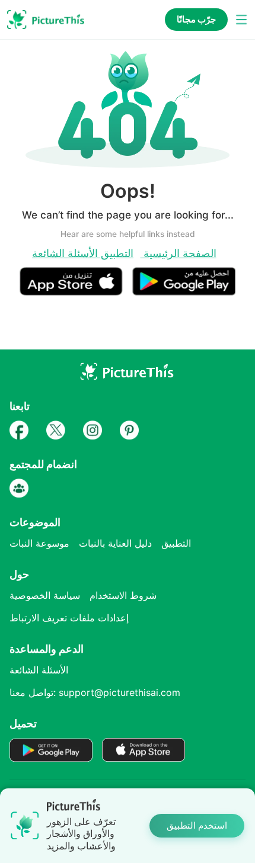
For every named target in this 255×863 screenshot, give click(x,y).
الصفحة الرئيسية (178, 252)
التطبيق (115, 252)
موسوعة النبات (39, 543)
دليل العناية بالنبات (115, 543)
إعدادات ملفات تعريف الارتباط (69, 618)
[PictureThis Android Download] (183, 290)
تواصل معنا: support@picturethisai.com (94, 692)
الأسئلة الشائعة (65, 252)
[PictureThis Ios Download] (76, 290)
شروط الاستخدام (123, 595)
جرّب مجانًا (196, 19)
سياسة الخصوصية (44, 595)
